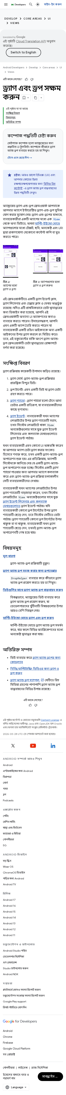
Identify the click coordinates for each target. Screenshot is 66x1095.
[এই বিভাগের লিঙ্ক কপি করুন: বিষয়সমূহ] (25, 548)
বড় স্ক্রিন (7, 860)
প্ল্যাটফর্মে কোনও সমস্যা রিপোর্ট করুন (22, 989)
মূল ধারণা (9, 556)
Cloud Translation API (31, 41)
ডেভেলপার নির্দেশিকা (13, 956)
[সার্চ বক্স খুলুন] (31, 4)
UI (49, 18)
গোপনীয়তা (8, 839)
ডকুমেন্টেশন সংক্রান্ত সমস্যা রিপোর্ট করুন (24, 995)
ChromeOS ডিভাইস (14, 872)
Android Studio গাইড (15, 950)
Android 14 (9, 917)
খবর (5, 788)
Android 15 (9, 911)
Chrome (7, 1036)
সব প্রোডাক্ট (9, 1054)
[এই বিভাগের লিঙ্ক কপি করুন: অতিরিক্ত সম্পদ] (35, 650)
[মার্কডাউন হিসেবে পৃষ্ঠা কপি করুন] (35, 98)
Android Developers (13, 67)
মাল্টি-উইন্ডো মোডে (47, 224)
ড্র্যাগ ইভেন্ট (17, 416)
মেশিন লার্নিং (9, 821)
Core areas (32, 18)
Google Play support (14, 1001)
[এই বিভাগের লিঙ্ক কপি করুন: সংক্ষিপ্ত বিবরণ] (33, 363)
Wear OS (8, 866)
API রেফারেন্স (10, 962)
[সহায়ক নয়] (32, 79)
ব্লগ (4, 794)
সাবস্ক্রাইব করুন (52, 1076)
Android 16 (9, 905)
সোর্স (5, 782)
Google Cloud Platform (16, 1048)
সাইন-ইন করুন (53, 4)
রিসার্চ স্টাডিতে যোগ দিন (14, 1007)
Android (7, 765)
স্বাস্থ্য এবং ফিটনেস (12, 827)
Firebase (8, 1042)
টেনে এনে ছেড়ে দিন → (20, 157)
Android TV (9, 884)
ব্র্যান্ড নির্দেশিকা (39, 1067)
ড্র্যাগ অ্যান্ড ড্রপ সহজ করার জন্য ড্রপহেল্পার (30, 571)
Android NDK (10, 974)
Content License (50, 720)
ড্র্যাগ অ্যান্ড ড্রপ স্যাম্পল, (25, 680)
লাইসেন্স (23, 1067)
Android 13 (9, 923)
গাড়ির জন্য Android (13, 878)
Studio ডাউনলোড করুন (15, 968)
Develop (11, 18)
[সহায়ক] (26, 79)
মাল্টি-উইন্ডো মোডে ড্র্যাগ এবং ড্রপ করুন (28, 618)
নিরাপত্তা (7, 776)
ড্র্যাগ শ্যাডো (17, 401)
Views (14, 23)
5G (5, 845)
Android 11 (9, 935)
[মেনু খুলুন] (6, 4)
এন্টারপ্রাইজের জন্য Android (18, 771)
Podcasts (8, 800)
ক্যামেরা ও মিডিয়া (12, 833)
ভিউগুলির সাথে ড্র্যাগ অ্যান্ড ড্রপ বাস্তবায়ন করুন (33, 590)
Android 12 (9, 929)
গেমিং (6, 816)
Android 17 (9, 899)
